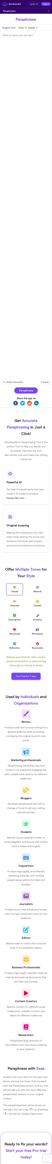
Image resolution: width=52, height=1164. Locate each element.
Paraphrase (26, 390)
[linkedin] (36, 403)
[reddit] (29, 403)
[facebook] (15, 403)
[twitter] (22, 403)
